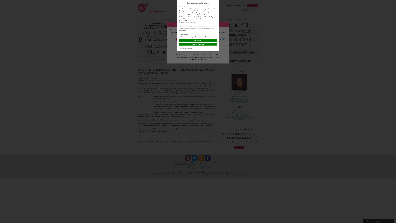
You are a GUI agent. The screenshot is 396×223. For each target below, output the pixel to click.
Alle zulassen (198, 41)
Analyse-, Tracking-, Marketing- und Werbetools (196, 37)
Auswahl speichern (198, 44)
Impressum (189, 48)
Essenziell (184, 34)
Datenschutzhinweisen (185, 21)
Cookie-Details (182, 48)
